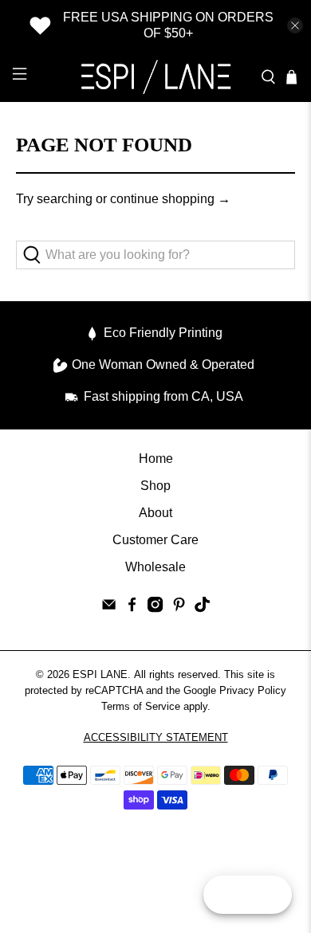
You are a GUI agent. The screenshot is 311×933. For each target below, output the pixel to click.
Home (156, 458)
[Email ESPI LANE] (108, 608)
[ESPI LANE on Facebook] (132, 608)
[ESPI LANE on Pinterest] (179, 608)
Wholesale (155, 567)
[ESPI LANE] (156, 76)
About (155, 512)
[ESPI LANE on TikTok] (202, 608)
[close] (295, 25)
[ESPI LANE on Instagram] (155, 608)
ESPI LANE (100, 674)
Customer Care (155, 540)
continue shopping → (170, 199)
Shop (155, 485)
